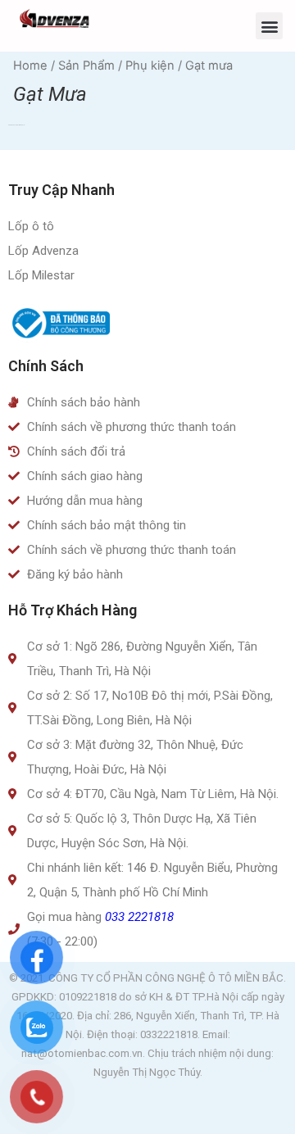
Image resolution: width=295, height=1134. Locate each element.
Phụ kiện (150, 65)
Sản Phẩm (86, 65)
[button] (269, 25)
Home (30, 65)
